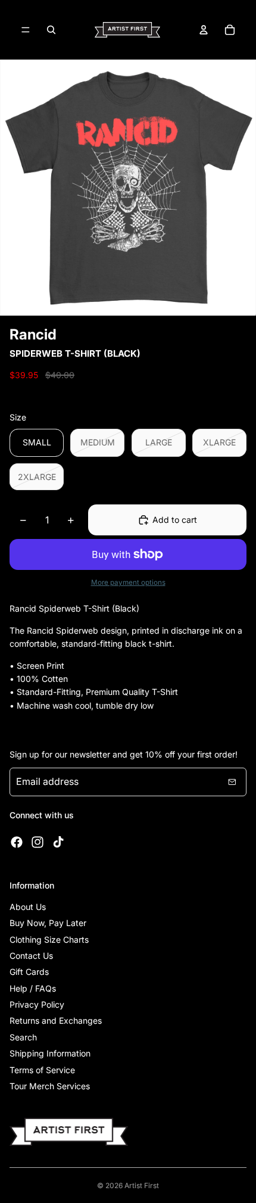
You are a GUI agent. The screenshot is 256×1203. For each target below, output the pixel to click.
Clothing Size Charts (49, 939)
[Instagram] (37, 842)
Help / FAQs (33, 988)
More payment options (128, 582)
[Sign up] (232, 782)
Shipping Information (50, 1053)
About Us (28, 907)
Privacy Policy (37, 1004)
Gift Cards (29, 972)
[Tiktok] (58, 842)
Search (23, 1037)
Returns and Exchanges (56, 1020)
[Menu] (25, 29)
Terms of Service (42, 1070)
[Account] (204, 30)
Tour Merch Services (50, 1086)
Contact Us (31, 955)
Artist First (141, 1185)
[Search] (51, 30)
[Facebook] (17, 842)
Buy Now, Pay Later (48, 923)
